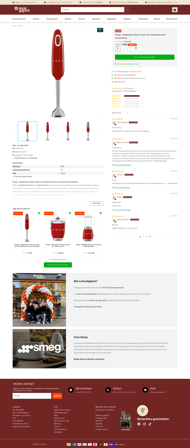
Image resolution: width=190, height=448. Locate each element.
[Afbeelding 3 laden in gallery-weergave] (68, 131)
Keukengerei (52, 19)
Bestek (68, 19)
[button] (174, 9)
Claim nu (57, 396)
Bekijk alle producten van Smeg (89, 359)
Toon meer (96, 203)
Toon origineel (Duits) (122, 187)
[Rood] (118, 49)
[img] (117, 119)
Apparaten (111, 19)
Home (14, 25)
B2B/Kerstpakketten (61, 413)
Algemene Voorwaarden (62, 410)
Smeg (20, 25)
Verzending (58, 432)
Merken (157, 19)
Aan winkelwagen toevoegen (58, 265)
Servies (82, 19)
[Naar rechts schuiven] (100, 131)
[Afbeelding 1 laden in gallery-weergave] (27, 131)
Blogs (56, 415)
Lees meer (126, 429)
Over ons (57, 426)
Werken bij (57, 424)
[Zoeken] (126, 9)
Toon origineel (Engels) (123, 165)
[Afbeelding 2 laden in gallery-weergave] (47, 131)
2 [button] (143, 237)
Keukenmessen (19, 19)
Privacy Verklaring (60, 429)
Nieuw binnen (171, 19)
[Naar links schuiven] (15, 131)
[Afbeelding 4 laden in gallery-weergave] (88, 131)
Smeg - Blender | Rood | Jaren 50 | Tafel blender (88, 245)
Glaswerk (96, 19)
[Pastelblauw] (130, 49)
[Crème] (124, 49)
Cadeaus (127, 19)
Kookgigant (42, 444)
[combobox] (95, 9)
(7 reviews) (127, 41)
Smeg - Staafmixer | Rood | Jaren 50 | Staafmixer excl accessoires (27, 245)
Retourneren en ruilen (62, 421)
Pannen (36, 19)
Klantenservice (59, 418)
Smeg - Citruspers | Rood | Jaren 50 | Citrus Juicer (58, 245)
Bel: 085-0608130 (18, 410)
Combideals (143, 19)
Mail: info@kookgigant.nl (21, 413)
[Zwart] (136, 49)
